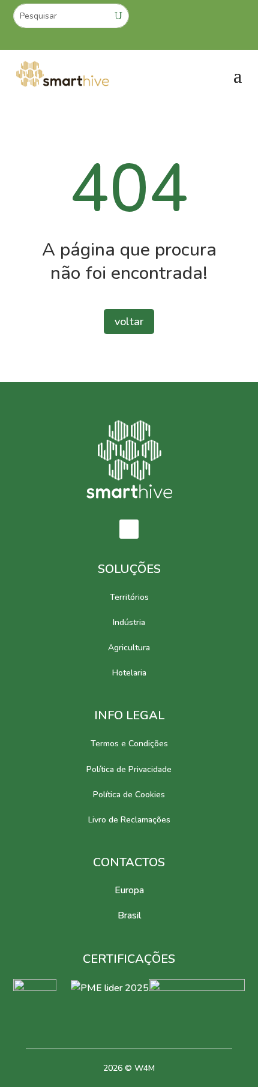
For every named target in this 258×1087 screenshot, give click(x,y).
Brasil (129, 915)
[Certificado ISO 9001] (34, 988)
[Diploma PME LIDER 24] (110, 988)
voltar (129, 321)
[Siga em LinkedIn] (129, 529)
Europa (129, 890)
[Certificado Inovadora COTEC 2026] (197, 988)
